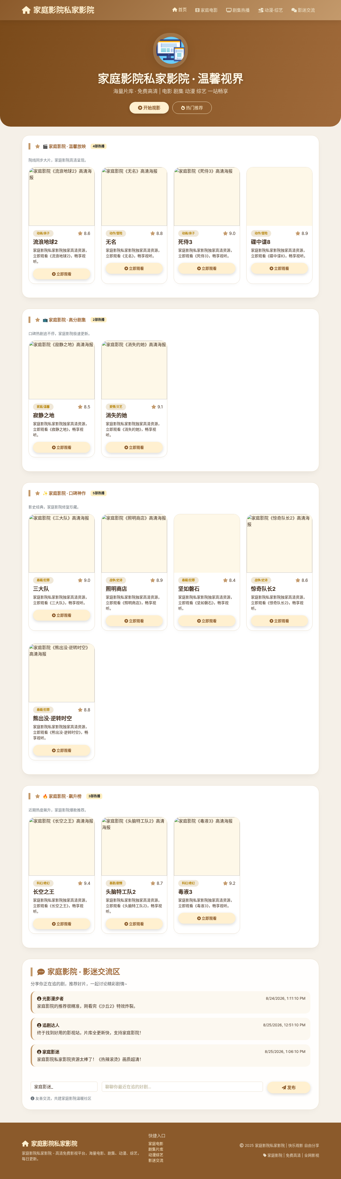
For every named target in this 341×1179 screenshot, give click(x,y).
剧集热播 (241, 10)
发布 (291, 1087)
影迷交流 (306, 10)
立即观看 (63, 274)
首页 (182, 9)
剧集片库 (155, 1149)
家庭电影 (209, 10)
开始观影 (151, 107)
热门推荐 (194, 107)
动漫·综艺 (273, 10)
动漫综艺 (155, 1154)
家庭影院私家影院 (63, 10)
